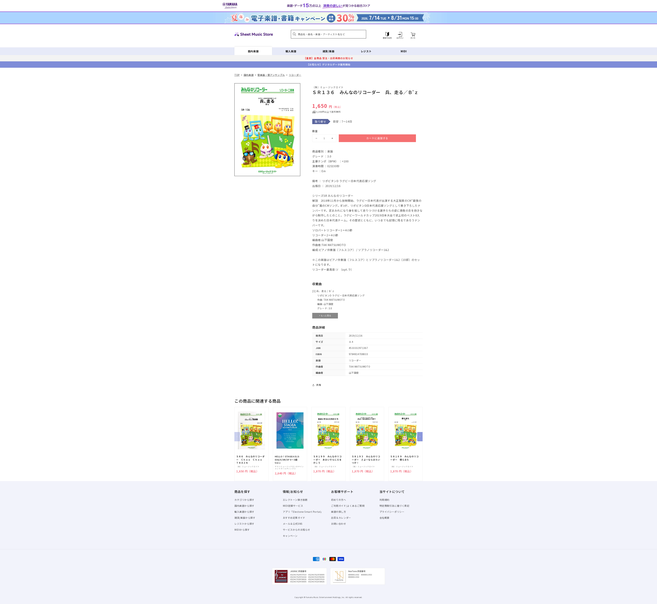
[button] (328, 34)
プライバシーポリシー (391, 511)
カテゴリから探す (244, 499)
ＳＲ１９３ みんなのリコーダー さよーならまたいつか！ (366, 459)
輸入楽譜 (291, 51)
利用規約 (384, 499)
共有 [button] (318, 385)
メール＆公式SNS (292, 523)
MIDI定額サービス (293, 505)
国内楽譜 (253, 51)
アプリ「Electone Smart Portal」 (303, 511)
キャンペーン (290, 535)
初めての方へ (338, 499)
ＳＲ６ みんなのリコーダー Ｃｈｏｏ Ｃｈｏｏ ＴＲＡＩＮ (250, 459)
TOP (237, 75)
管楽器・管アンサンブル (271, 75)
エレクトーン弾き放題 (295, 499)
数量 (315, 131)
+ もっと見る (325, 315)
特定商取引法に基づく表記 (394, 505)
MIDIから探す (242, 529)
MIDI (404, 51)
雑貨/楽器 (328, 51)
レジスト (366, 51)
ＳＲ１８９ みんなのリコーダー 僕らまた (404, 458)
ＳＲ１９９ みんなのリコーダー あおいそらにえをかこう (327, 459)
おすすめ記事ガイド (294, 517)
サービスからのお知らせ (296, 529)
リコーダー (295, 75)
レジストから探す (244, 523)
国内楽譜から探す (244, 505)
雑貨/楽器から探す (244, 517)
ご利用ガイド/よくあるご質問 (347, 505)
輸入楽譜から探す (244, 511)
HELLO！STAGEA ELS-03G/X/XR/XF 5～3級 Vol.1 (287, 459)
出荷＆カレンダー (341, 517)
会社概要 (384, 517)
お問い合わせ (338, 523)
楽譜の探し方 (338, 511)
